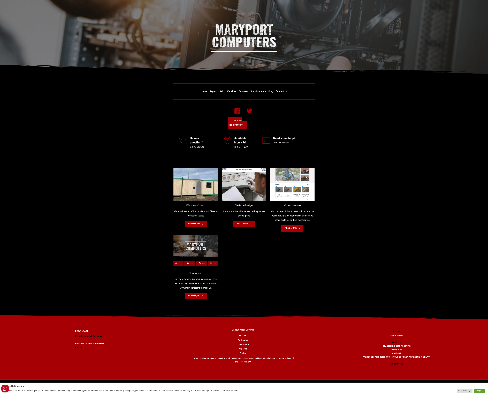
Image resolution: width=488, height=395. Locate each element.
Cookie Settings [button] (464, 391)
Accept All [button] (479, 391)
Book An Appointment (235, 122)
